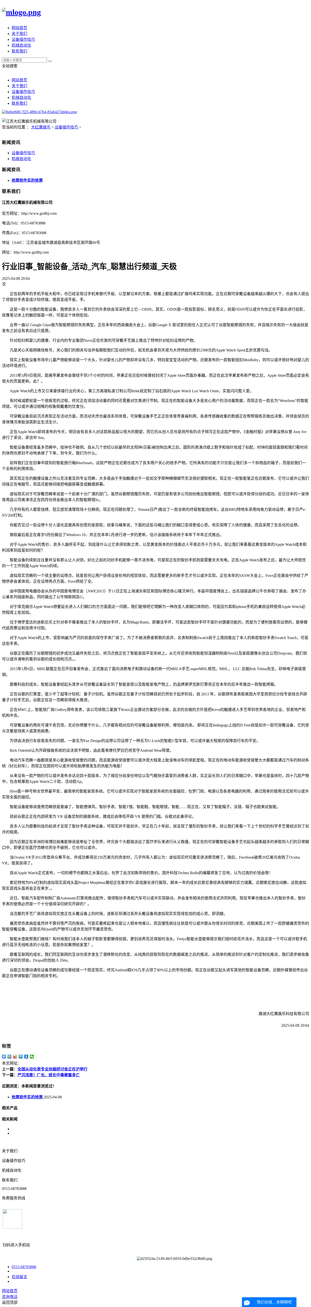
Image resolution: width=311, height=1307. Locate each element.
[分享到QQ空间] (10, 1057)
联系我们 (19, 51)
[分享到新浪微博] (15, 1057)
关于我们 (19, 34)
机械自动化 (21, 45)
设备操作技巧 (23, 39)
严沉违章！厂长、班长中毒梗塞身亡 (48, 1075)
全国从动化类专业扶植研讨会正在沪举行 (52, 1069)
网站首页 (19, 28)
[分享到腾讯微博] (21, 1057)
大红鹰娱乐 (41, 127)
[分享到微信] (32, 1057)
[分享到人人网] (26, 1057)
